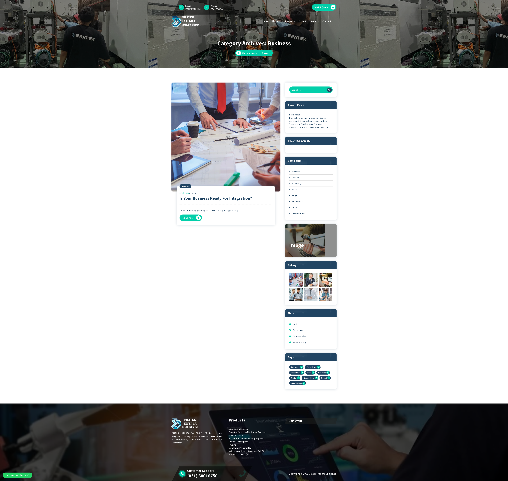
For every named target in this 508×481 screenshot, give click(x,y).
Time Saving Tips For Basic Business (305, 124)
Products (290, 21)
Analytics (295, 367)
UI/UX (294, 207)
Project (295, 195)
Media (294, 189)
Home (265, 21)
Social (324, 378)
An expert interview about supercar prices (308, 121)
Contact (326, 21)
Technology (297, 201)
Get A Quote (321, 7)
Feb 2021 (184, 193)
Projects (302, 21)
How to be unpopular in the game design (307, 118)
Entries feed (297, 330)
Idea (309, 372)
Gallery (315, 21)
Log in (295, 324)
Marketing (296, 183)
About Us (276, 21)
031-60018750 (217, 8)
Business (185, 186)
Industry (322, 372)
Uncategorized (298, 213)
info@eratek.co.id (193, 8)
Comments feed (299, 336)
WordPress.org (299, 342)
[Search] (329, 90)
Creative (295, 177)
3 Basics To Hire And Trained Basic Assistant (309, 127)
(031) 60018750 (202, 476)
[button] (17, 475)
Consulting (312, 367)
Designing (295, 372)
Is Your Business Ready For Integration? (216, 198)
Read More (188, 217)
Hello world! (294, 114)
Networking (308, 378)
